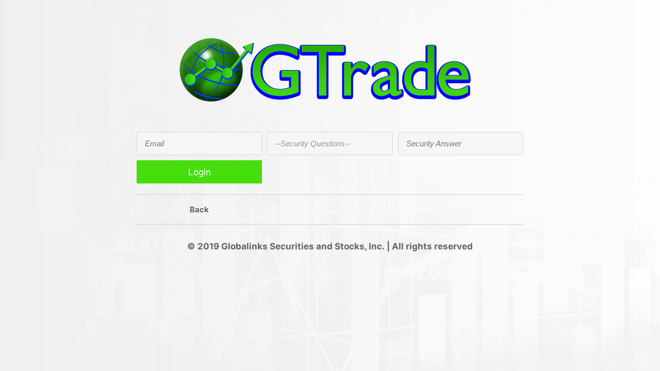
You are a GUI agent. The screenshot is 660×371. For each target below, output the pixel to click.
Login (199, 172)
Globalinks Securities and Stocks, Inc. (303, 246)
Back (199, 209)
